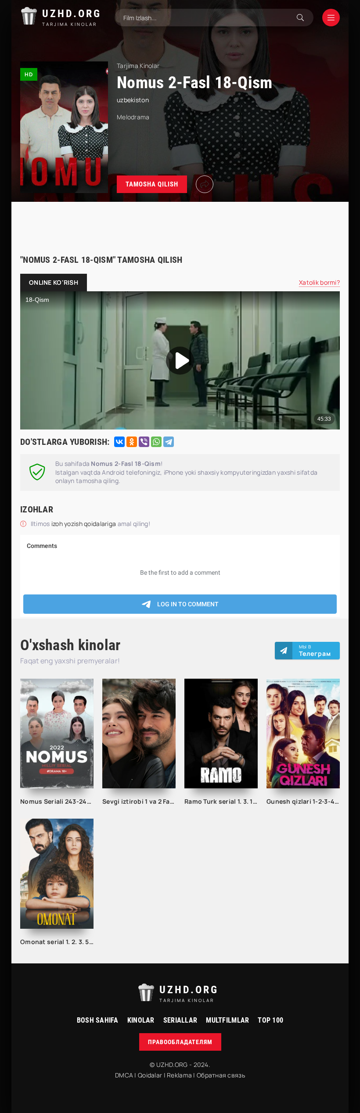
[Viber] (144, 442)
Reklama (179, 1075)
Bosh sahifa (98, 1020)
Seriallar (180, 1020)
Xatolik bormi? (319, 282)
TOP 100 (270, 1020)
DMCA (124, 1075)
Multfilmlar (227, 1020)
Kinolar (141, 1020)
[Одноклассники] (131, 442)
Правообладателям (180, 1041)
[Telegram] (168, 442)
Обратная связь (221, 1075)
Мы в (315, 651)
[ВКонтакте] (119, 442)
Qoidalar (150, 1075)
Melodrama (133, 117)
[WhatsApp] (156, 442)
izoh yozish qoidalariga (84, 523)
